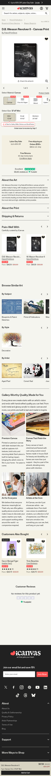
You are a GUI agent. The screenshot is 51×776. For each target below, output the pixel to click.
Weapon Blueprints (30, 23)
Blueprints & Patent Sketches (11, 23)
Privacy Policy (7, 716)
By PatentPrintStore (9, 33)
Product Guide (44, 93)
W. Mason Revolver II (35, 256)
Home (4, 20)
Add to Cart (25, 773)
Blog (3, 729)
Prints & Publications (16, 20)
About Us (5, 708)
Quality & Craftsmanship (12, 712)
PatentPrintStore (8, 259)
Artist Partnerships (9, 721)
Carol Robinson (31, 563)
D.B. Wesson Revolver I (11, 256)
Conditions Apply (25, 158)
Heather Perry (7, 563)
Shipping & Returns (12, 216)
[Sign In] (41, 8)
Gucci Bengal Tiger (10, 561)
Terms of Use (7, 725)
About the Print (10, 208)
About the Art (9, 179)
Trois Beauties (32, 561)
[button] (9, 101)
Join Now (42, 674)
